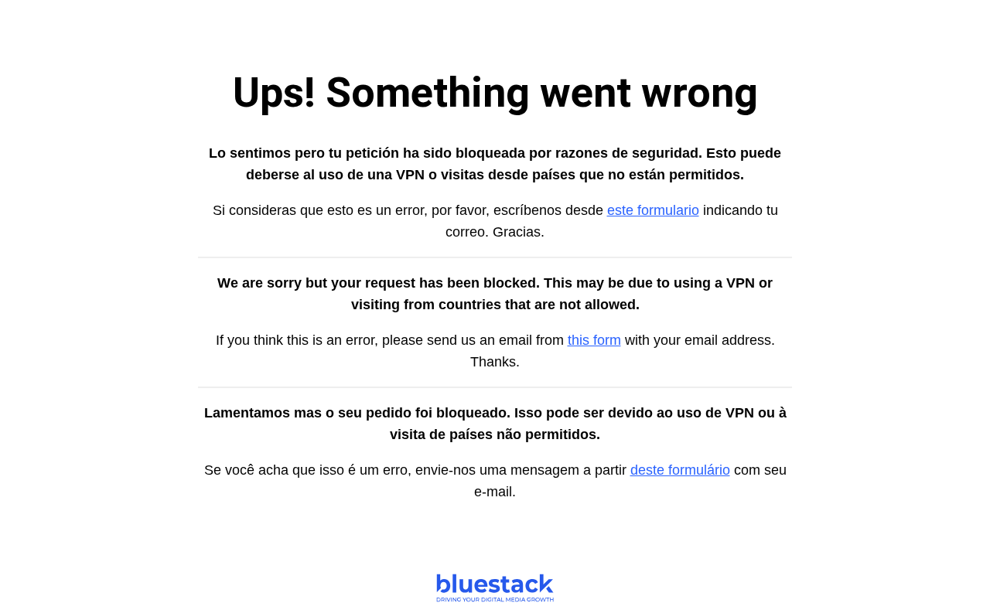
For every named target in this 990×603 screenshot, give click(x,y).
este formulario (653, 210)
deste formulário (680, 470)
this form (594, 340)
